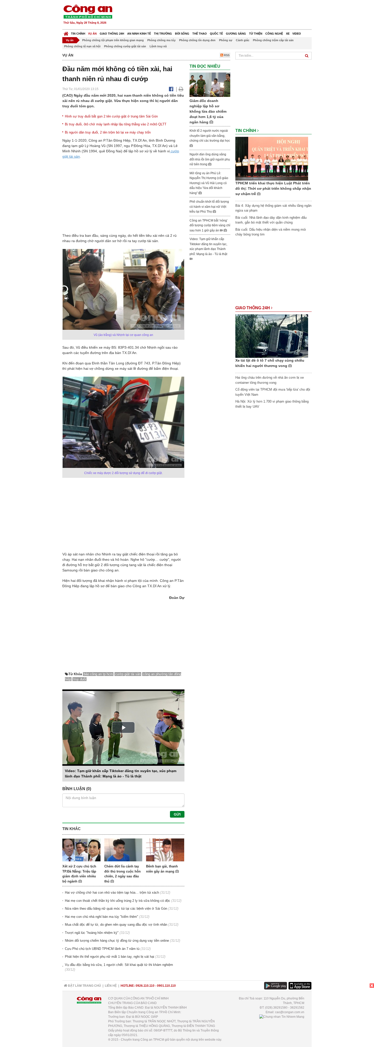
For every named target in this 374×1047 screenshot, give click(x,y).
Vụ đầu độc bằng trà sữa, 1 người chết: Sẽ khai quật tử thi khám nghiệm (119, 965)
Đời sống (182, 33)
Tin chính (78, 33)
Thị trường (163, 33)
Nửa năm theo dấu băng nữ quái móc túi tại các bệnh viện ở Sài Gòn (116, 908)
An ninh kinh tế (139, 33)
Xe (288, 33)
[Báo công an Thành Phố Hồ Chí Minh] (87, 11)
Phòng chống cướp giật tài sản (125, 46)
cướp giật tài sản (128, 674)
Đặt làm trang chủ (84, 985)
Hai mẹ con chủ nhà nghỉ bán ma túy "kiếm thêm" (101, 917)
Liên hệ (111, 985)
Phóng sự (225, 40)
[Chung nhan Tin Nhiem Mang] (281, 1017)
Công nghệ (274, 33)
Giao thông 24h (112, 33)
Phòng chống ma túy (161, 40)
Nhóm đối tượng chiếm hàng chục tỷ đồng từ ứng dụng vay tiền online (117, 940)
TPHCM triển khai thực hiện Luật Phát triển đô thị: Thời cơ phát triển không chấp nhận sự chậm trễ (273, 188)
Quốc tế (216, 33)
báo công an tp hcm (98, 674)
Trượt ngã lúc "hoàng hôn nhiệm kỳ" (92, 933)
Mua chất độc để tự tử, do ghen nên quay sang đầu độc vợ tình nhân (116, 924)
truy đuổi (79, 679)
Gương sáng (236, 33)
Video (296, 33)
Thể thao (199, 33)
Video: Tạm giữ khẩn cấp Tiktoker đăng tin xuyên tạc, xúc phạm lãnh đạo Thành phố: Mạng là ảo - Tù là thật (208, 246)
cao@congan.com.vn (289, 1012)
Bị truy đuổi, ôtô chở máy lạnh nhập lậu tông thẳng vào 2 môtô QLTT (115, 124)
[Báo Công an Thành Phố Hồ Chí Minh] (66, 32)
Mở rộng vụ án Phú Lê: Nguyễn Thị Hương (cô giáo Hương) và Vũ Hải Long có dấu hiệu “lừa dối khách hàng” (209, 183)
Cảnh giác (242, 40)
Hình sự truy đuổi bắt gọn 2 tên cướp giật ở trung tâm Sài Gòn (111, 116)
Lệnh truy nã (158, 46)
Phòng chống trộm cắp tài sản (273, 40)
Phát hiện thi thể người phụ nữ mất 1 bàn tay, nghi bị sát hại (109, 956)
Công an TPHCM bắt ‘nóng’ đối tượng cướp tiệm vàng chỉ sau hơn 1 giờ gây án (210, 225)
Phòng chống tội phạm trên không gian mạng (113, 40)
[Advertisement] (219, 15)
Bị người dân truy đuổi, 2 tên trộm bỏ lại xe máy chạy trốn (108, 132)
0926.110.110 (145, 985)
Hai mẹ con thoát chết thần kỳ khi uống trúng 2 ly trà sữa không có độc (117, 901)
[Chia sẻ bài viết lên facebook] (171, 89)
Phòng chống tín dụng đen (197, 40)
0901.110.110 (166, 985)
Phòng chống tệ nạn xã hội (82, 46)
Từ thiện (255, 33)
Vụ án (92, 33)
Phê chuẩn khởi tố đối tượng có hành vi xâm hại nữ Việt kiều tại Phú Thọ (209, 206)
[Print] (181, 89)
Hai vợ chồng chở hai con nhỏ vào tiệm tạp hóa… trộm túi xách (112, 892)
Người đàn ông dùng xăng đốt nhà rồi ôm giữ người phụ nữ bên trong (210, 159)
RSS (226, 55)
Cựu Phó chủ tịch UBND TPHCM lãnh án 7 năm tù (102, 949)
